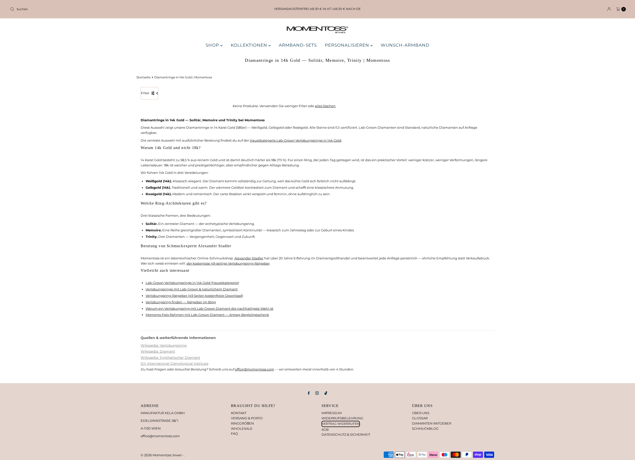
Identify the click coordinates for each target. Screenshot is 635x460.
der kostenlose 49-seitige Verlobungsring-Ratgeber (228, 263)
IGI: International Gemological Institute (174, 364)
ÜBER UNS (420, 413)
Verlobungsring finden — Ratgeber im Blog (181, 302)
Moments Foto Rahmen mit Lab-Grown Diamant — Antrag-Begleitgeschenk (207, 315)
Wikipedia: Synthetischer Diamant (170, 358)
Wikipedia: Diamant (158, 351)
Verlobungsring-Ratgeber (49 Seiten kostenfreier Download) (194, 296)
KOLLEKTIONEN (249, 45)
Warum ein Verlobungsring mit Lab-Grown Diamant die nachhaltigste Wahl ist (209, 308)
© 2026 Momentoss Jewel (161, 455)
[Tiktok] (325, 393)
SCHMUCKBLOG (425, 428)
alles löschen (325, 106)
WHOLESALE (242, 428)
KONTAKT (238, 413)
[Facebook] (309, 393)
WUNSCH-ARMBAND (405, 45)
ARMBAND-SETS (298, 45)
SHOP (213, 45)
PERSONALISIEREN (347, 45)
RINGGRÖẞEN (242, 423)
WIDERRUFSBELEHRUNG (342, 418)
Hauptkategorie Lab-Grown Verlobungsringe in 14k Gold (295, 140)
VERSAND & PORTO (247, 418)
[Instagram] (317, 393)
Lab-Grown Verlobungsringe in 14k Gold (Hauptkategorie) (192, 283)
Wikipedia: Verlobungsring (164, 345)
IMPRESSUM (331, 413)
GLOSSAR (420, 418)
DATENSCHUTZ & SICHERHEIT (345, 434)
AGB (325, 429)
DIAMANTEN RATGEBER (431, 423)
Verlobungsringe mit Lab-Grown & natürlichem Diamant (192, 289)
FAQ (234, 433)
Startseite (143, 77)
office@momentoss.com (254, 369)
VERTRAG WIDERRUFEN (340, 424)
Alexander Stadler (248, 258)
